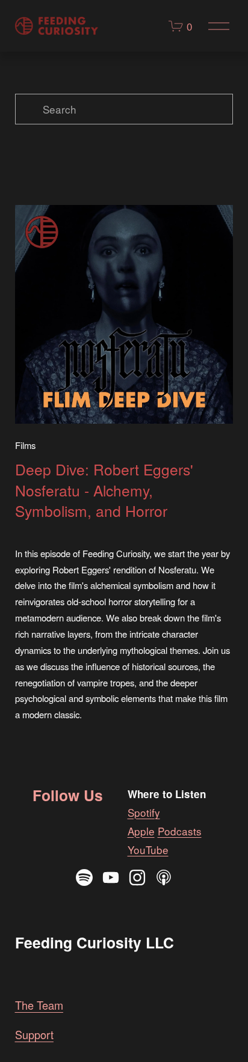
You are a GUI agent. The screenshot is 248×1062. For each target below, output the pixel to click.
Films (25, 445)
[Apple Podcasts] (163, 877)
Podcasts (180, 830)
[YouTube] (110, 877)
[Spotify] (84, 877)
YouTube (148, 849)
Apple (141, 830)
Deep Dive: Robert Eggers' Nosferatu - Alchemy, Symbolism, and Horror (104, 490)
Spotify (144, 812)
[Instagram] (137, 877)
